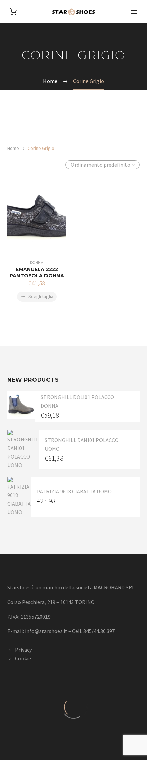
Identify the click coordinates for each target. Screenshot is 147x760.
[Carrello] (13, 12)
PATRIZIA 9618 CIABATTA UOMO (74, 491)
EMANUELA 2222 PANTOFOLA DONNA (37, 272)
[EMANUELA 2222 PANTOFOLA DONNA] (36, 218)
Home (13, 148)
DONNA (36, 262)
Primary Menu (134, 12)
